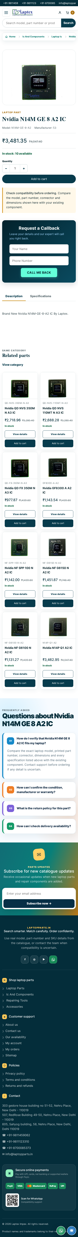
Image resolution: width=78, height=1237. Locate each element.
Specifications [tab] (40, 296)
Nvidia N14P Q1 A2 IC (57, 648)
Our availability (15, 1037)
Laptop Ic (57, 36)
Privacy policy (15, 1073)
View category (12, 364)
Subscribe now (39, 903)
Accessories (14, 1006)
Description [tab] (13, 296)
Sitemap (11, 1055)
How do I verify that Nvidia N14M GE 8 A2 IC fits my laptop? (39, 741)
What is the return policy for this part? (40, 808)
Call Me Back (39, 272)
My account (13, 1043)
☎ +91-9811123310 (15, 1141)
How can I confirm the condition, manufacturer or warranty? (36, 790)
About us (11, 1024)
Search (68, 23)
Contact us (12, 1031)
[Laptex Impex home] (33, 12)
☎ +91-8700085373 (16, 1148)
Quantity (7, 161)
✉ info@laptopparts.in (17, 1154)
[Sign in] (60, 13)
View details (20, 434)
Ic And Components (33, 36)
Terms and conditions (20, 1079)
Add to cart (39, 179)
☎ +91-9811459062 (16, 1135)
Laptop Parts (14, 988)
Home (12, 36)
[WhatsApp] (53, 960)
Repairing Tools (16, 1000)
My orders (12, 1049)
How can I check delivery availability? (40, 826)
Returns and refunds (19, 1086)
